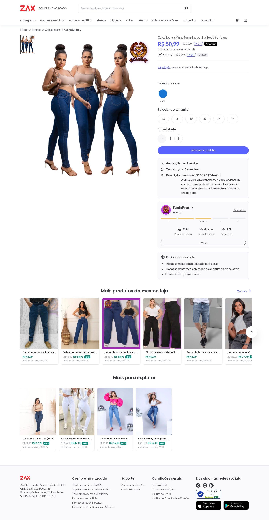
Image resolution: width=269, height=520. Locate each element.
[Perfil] (246, 20)
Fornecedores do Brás (84, 498)
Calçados (189, 20)
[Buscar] (187, 8)
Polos (129, 20)
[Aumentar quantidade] (179, 139)
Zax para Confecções (133, 485)
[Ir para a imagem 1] (27, 44)
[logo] (43, 478)
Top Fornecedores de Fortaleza (90, 493)
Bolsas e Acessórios (165, 20)
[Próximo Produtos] (251, 332)
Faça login (164, 67)
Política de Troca (161, 493)
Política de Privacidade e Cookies (170, 498)
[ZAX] (27, 8)
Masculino (207, 20)
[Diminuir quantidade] (162, 139)
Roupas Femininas (52, 20)
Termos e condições (163, 489)
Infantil (142, 20)
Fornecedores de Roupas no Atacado (93, 506)
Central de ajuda (130, 489)
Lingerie (116, 20)
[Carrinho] (238, 20)
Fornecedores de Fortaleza (87, 502)
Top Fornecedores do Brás (87, 485)
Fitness (101, 20)
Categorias (28, 20)
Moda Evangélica (80, 20)
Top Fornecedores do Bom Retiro (91, 489)
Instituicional (159, 485)
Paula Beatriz (183, 207)
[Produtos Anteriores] (17, 332)
